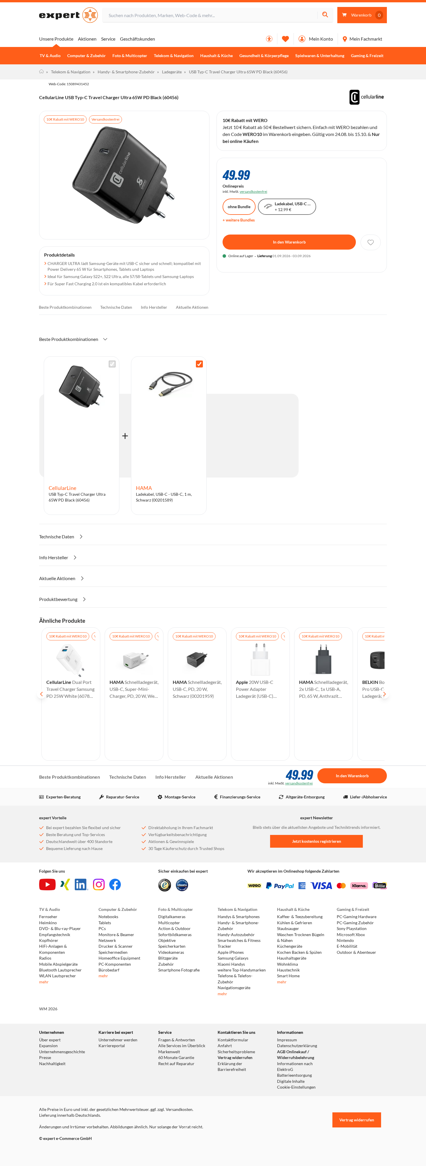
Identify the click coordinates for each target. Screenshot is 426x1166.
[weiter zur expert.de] (62, 1150)
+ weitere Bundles (239, 219)
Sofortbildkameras (175, 934)
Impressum (287, 1040)
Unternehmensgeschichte (62, 1051)
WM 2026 (48, 1009)
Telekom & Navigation (174, 55)
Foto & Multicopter (129, 55)
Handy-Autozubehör (236, 934)
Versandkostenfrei (105, 119)
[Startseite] (41, 71)
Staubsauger (288, 928)
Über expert (50, 1040)
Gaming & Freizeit (367, 55)
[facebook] (115, 884)
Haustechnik (288, 970)
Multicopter (169, 922)
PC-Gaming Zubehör (355, 922)
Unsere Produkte (56, 38)
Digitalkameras (171, 916)
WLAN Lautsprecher (57, 976)
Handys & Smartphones (239, 916)
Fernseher (48, 916)
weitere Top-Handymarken (242, 970)
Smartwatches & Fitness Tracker (239, 943)
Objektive (167, 940)
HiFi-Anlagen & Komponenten (53, 949)
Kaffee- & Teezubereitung (300, 916)
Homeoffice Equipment (119, 958)
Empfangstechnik (54, 934)
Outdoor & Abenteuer (356, 952)
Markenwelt (169, 1051)
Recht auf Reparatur (176, 1063)
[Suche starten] (325, 15)
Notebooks (108, 916)
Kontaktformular (233, 1040)
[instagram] (99, 884)
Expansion (48, 1045)
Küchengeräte (289, 946)
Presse (45, 1057)
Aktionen (87, 38)
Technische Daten (116, 307)
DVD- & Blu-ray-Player (60, 928)
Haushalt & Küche (216, 55)
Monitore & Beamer (116, 934)
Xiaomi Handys (231, 964)
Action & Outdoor (174, 928)
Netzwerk (107, 940)
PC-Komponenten (115, 964)
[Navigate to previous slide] (41, 694)
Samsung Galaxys (233, 958)
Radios (45, 958)
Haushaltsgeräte (291, 958)
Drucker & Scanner (116, 946)
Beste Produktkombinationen (65, 307)
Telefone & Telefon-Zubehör (235, 979)
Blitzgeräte (168, 958)
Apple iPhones (231, 952)
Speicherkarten (171, 946)
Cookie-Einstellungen (296, 1087)
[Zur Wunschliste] (285, 38)
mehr (44, 982)
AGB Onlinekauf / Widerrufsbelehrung (295, 1054)
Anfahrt (225, 1045)
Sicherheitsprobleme (236, 1051)
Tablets (105, 922)
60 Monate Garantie (176, 1057)
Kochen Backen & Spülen (299, 952)
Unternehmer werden (118, 1040)
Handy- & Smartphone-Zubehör (124, 71)
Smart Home (288, 976)
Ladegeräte (169, 71)
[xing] (65, 884)
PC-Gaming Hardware (356, 916)
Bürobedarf (109, 970)
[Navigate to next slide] (384, 694)
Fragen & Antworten (176, 1040)
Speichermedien (113, 952)
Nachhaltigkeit (52, 1063)
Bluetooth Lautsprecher (60, 970)
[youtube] (47, 884)
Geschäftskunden (137, 38)
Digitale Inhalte (291, 1081)
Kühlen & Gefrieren (294, 922)
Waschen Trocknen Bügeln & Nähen (300, 937)
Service (108, 38)
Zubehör (166, 964)
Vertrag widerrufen (235, 1057)
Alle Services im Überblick (181, 1045)
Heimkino (48, 922)
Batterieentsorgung (294, 1075)
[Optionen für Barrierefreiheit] (269, 39)
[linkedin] (81, 884)
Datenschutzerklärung (297, 1045)
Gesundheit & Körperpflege (264, 55)
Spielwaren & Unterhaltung (319, 55)
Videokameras (171, 952)
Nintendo (345, 940)
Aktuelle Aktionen (192, 307)
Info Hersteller (154, 307)
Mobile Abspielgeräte (58, 964)
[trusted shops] (164, 885)
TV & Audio (50, 55)
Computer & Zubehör (86, 55)
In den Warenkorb (289, 241)
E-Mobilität (347, 946)
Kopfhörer (48, 940)
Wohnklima (287, 964)
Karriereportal (112, 1045)
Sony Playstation (352, 928)
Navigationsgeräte (234, 987)
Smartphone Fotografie (179, 970)
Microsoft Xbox (351, 934)
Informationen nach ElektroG (295, 1066)
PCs (102, 928)
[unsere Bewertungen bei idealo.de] (182, 885)
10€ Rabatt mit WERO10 (65, 119)
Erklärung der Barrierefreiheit (232, 1066)
